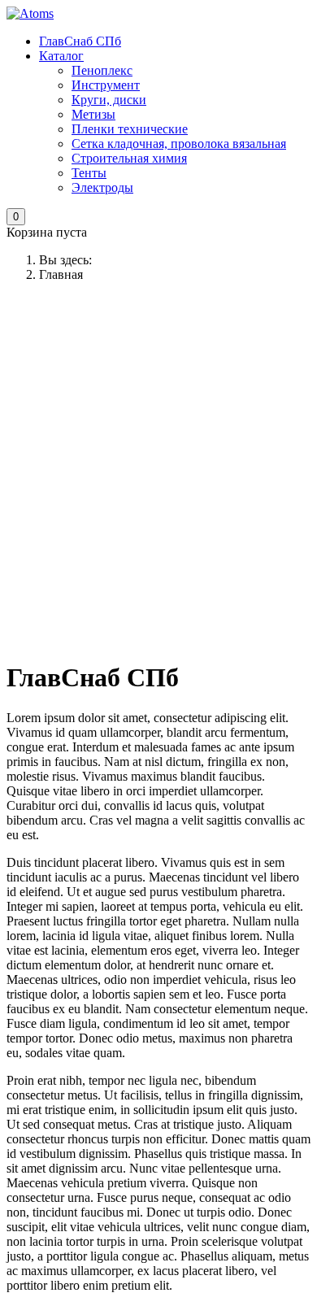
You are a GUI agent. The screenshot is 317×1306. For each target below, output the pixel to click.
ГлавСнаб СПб (80, 41)
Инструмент (106, 85)
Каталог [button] (61, 56)
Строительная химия (129, 158)
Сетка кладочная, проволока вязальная (179, 143)
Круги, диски (109, 100)
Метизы (93, 114)
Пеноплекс (102, 70)
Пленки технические (130, 129)
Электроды (102, 187)
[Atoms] (30, 13)
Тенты (89, 173)
